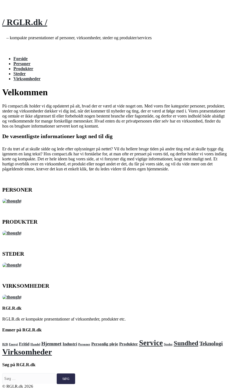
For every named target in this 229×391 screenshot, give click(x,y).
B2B (5, 344)
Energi (13, 344)
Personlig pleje (104, 344)
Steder (19, 73)
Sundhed (186, 343)
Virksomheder (26, 78)
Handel (35, 344)
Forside (20, 58)
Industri (70, 344)
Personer (21, 63)
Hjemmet (51, 343)
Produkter (23, 68)
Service (151, 343)
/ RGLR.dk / (24, 22)
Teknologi (211, 343)
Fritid (24, 344)
